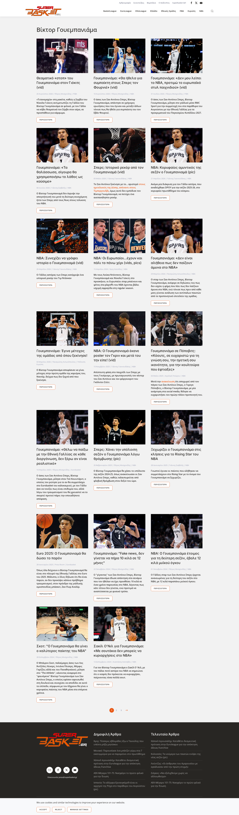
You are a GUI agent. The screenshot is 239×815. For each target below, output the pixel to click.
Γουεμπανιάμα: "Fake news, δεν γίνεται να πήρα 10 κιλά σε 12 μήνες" (119, 558)
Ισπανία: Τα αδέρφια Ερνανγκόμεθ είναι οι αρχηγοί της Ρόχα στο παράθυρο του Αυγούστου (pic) (119, 786)
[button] (212, 11)
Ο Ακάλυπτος (164, 3)
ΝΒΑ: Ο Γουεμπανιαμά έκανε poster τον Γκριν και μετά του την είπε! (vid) (117, 355)
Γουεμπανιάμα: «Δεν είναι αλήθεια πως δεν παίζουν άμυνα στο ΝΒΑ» (172, 262)
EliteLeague (140, 11)
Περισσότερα (45, 120)
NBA (201, 11)
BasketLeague (109, 11)
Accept (43, 809)
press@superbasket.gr (68, 777)
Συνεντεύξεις (138, 3)
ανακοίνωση (168, 381)
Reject (58, 809)
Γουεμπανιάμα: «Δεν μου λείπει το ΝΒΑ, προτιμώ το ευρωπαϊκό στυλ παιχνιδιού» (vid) (176, 82)
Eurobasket (76, 470)
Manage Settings (79, 809)
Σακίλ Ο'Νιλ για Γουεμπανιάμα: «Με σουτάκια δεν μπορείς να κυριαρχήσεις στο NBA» (119, 650)
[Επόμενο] (127, 710)
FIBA (75, 94)
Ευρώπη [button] (191, 11)
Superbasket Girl (179, 3)
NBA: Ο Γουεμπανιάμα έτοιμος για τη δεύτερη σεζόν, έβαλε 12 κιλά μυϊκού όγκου (176, 558)
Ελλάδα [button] (153, 11)
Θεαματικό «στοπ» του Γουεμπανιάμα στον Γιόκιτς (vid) (58, 82)
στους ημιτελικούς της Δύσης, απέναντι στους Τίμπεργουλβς (119, 187)
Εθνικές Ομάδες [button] (168, 11)
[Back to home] (43, 11)
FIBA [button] (182, 11)
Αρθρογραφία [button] (125, 3)
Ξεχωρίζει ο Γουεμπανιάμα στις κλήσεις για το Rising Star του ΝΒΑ (176, 454)
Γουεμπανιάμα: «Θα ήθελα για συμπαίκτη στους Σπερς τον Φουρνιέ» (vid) (118, 82)
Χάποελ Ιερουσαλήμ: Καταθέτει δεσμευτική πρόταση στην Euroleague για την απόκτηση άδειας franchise (117, 763)
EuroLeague (126, 11)
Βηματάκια (151, 3)
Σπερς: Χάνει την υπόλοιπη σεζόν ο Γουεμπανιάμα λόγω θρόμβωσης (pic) (117, 454)
